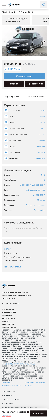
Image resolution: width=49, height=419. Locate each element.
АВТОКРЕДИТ (9, 312)
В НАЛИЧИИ (8, 309)
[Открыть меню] (4, 4)
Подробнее (6, 415)
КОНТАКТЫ (8, 324)
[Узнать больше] (33, 223)
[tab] (12, 96)
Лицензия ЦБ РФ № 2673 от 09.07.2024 (19, 364)
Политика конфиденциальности (11, 383)
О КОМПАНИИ (9, 327)
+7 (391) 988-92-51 (10, 303)
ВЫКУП (5, 321)
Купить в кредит (24, 76)
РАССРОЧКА (8, 318)
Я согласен (38, 413)
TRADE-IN (7, 315)
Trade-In (14, 83)
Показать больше (12, 266)
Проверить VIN (35, 83)
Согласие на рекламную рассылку (34, 383)
